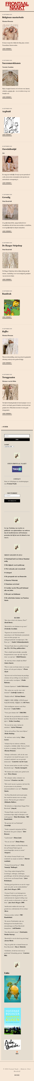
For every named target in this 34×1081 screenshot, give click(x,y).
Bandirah (6, 293)
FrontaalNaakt (17, 5)
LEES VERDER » (7, 48)
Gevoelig (6, 197)
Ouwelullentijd (9, 149)
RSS (17, 1054)
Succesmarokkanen (11, 63)
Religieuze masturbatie (13, 17)
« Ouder (5, 427)
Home (17, 1075)
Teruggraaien (8, 377)
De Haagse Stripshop (12, 245)
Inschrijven (12, 501)
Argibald (6, 111)
